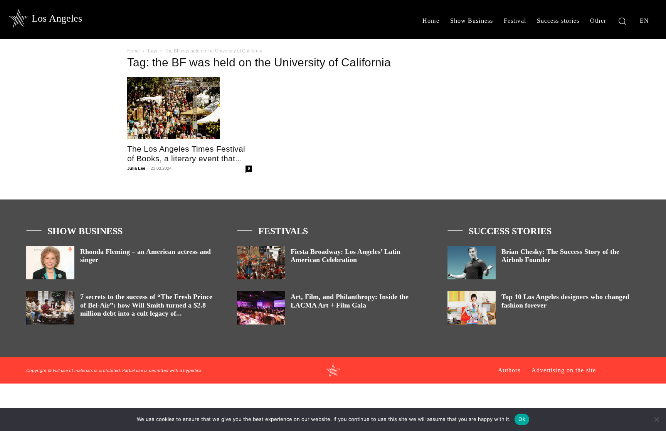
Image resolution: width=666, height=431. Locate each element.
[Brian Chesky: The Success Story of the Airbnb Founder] (471, 262)
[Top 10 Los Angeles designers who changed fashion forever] (471, 308)
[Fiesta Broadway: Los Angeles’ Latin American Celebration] (261, 262)
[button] (622, 20)
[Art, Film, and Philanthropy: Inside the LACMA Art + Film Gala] (261, 308)
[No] (656, 419)
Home (133, 51)
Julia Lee (136, 168)
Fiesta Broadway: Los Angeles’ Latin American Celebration (345, 256)
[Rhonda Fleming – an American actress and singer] (50, 262)
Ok (521, 419)
